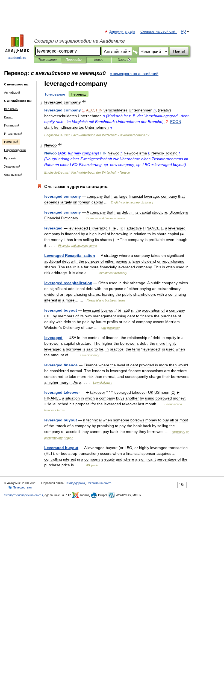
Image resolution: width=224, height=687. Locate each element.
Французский (13, 174)
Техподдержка (75, 483)
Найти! (179, 51)
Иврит (8, 117)
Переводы (74, 60)
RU (183, 31)
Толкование (54, 94)
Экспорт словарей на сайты (23, 495)
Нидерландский (15, 150)
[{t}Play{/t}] (84, 101)
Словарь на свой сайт (158, 31)
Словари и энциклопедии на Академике (79, 41)
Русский (10, 158)
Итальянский (13, 133)
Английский (12, 92)
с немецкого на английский (134, 73)
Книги (99, 60)
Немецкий (11, 141)
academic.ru (17, 58)
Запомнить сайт (122, 31)
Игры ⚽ (124, 60)
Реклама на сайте (99, 483)
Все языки (11, 109)
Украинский (12, 166)
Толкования (47, 60)
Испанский (11, 125)
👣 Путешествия (20, 487)
